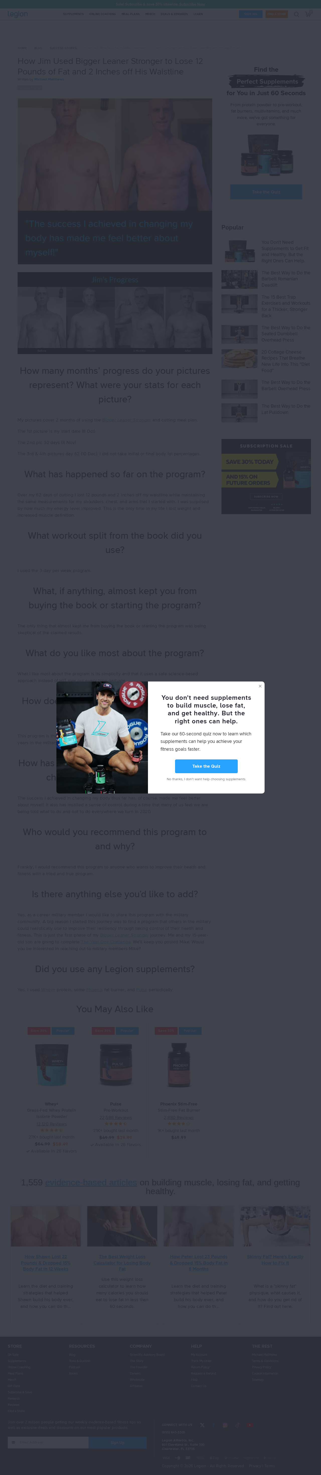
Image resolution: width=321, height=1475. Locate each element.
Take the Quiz (206, 766)
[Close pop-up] (260, 686)
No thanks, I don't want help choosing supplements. (206, 779)
